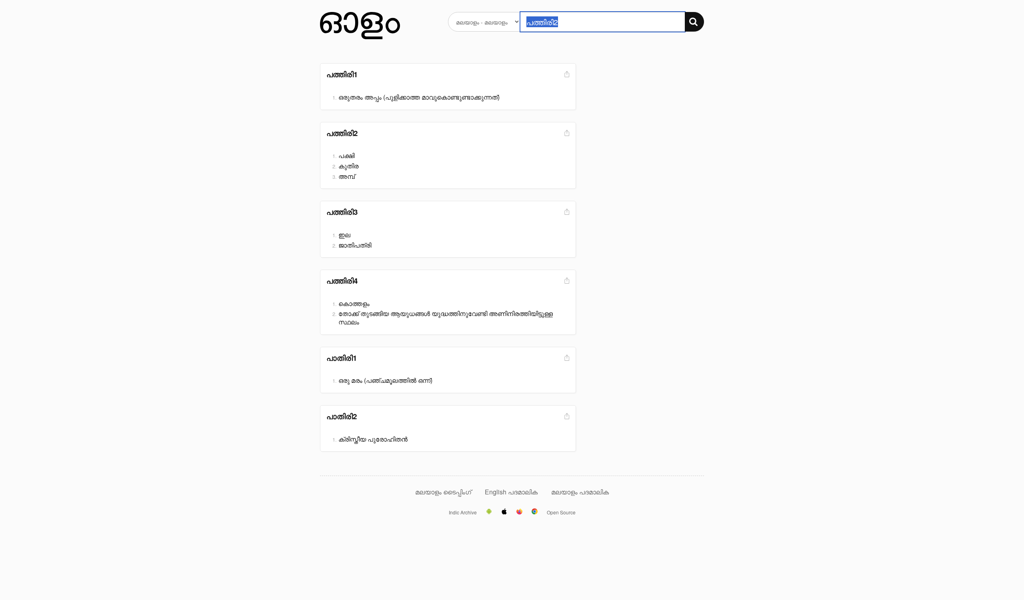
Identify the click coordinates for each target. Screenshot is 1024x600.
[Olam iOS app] (504, 512)
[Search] (694, 22)
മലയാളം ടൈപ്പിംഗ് (443, 491)
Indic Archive (463, 512)
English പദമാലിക (512, 491)
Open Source (561, 512)
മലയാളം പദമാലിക (580, 491)
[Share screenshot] (566, 74)
